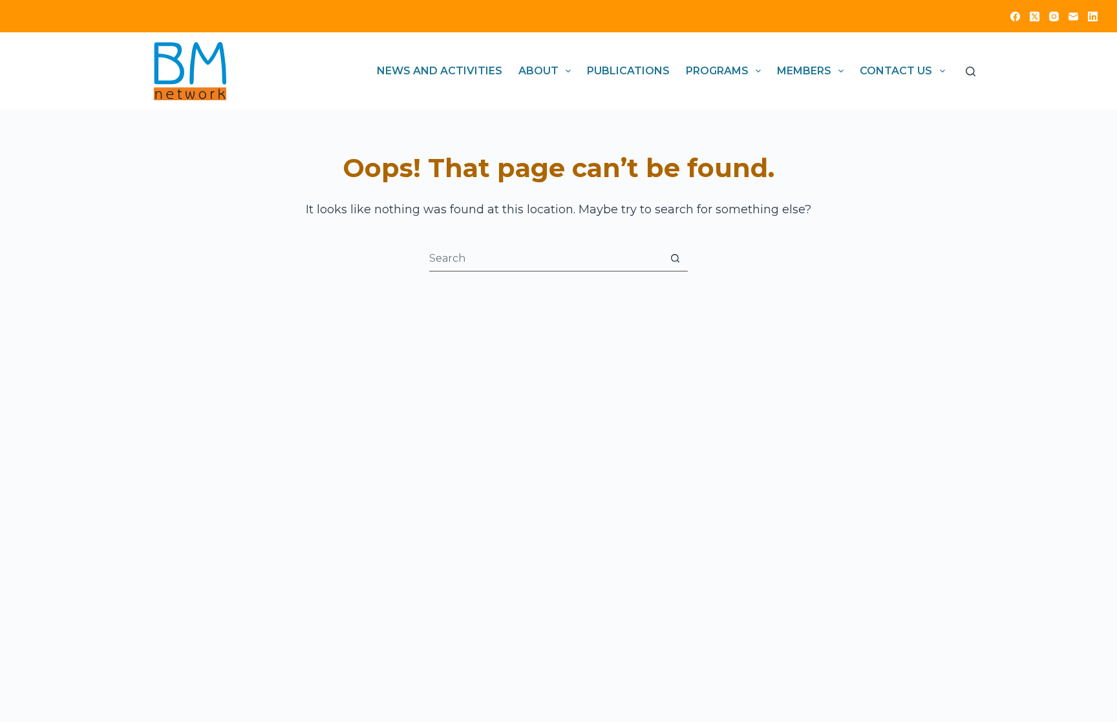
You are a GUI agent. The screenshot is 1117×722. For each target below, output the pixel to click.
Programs (717, 71)
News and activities (439, 71)
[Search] (970, 71)
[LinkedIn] (1093, 16)
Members (804, 71)
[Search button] (675, 258)
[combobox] (546, 258)
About (538, 71)
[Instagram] (1054, 16)
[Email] (1073, 16)
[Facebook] (1015, 16)
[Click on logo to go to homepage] (190, 71)
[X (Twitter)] (1034, 16)
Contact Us (896, 71)
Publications (628, 71)
